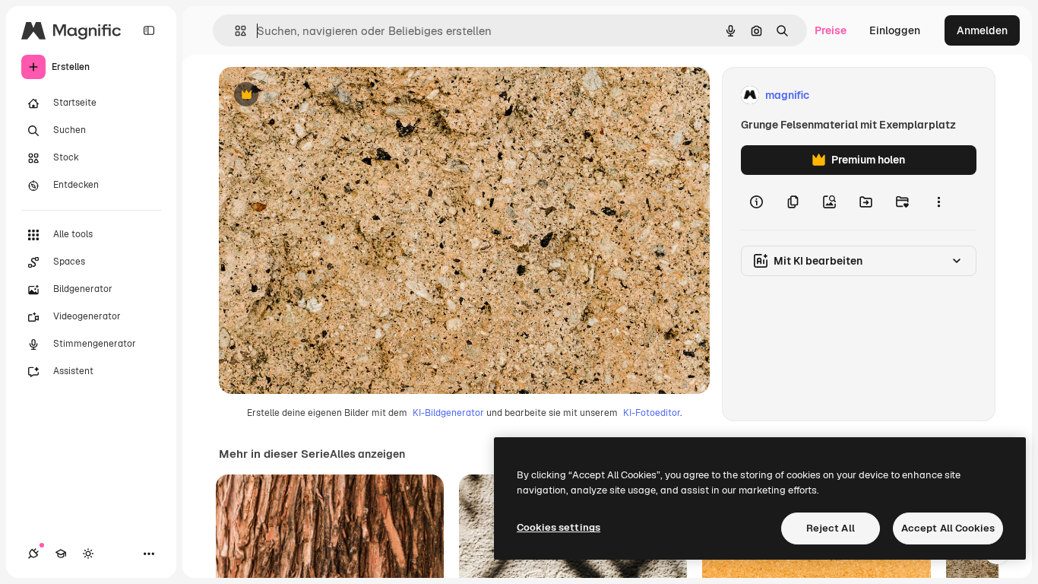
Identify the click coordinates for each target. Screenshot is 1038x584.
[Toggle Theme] (88, 553)
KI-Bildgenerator (448, 413)
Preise (831, 30)
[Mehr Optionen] (938, 202)
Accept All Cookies (948, 528)
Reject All (830, 528)
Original (316, 95)
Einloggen (894, 30)
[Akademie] (61, 553)
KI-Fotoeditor (651, 413)
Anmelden (982, 30)
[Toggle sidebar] (149, 30)
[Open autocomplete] (234, 30)
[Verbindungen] (33, 553)
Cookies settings (558, 527)
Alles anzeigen (367, 454)
